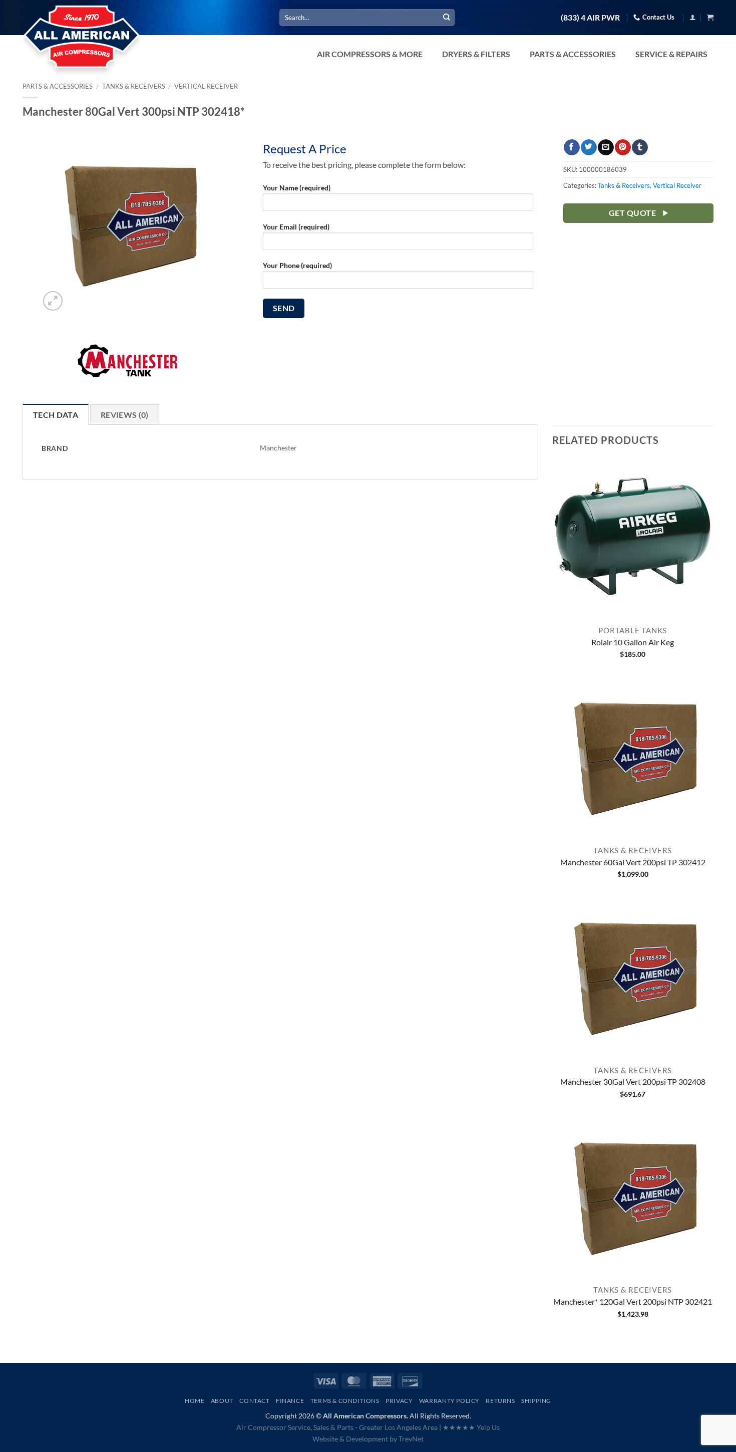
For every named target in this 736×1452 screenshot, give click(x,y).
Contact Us (658, 17)
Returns (500, 1400)
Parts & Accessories (58, 86)
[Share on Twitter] (588, 147)
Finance (290, 1400)
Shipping (536, 1400)
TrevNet (411, 1438)
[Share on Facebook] (571, 147)
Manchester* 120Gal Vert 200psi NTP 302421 (632, 1301)
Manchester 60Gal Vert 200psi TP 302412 (632, 862)
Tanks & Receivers (133, 86)
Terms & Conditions (345, 1400)
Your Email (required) (296, 226)
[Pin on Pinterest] (622, 147)
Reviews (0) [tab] (125, 414)
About (222, 1400)
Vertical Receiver (206, 86)
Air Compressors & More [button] (370, 54)
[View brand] (127, 366)
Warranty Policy (449, 1400)
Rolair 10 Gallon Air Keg (632, 642)
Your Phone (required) (297, 265)
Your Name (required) (296, 187)
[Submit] (446, 17)
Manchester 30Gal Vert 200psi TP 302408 (632, 1081)
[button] (692, 17)
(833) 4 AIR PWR (590, 17)
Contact (254, 1400)
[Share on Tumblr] (639, 147)
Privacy (399, 1400)
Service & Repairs (671, 54)
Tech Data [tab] (55, 414)
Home (194, 1400)
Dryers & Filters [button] (476, 54)
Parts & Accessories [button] (573, 54)
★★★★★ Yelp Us (471, 1427)
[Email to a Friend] (605, 147)
